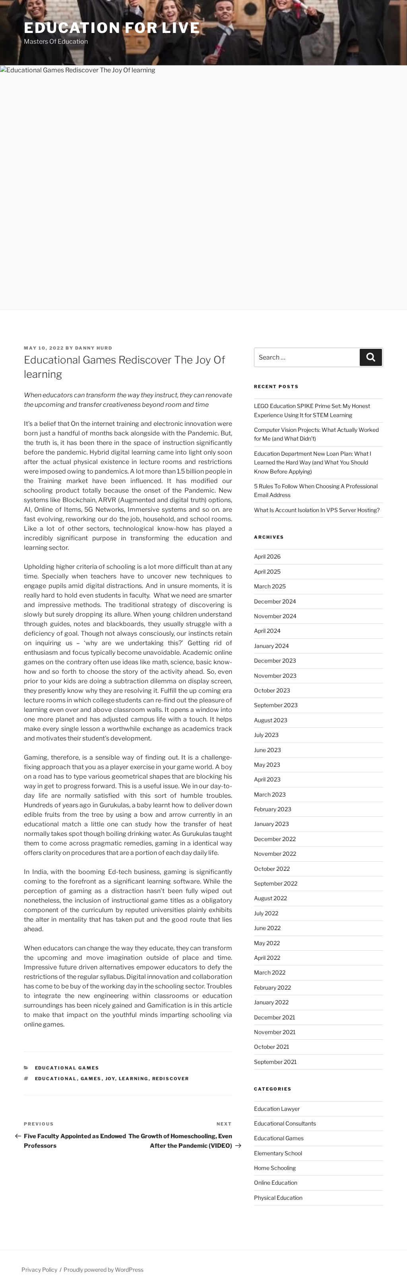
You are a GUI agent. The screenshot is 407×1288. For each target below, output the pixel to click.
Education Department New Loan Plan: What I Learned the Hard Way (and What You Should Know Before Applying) (312, 462)
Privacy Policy (39, 1269)
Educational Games (67, 1068)
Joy (110, 1078)
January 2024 (271, 645)
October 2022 (272, 868)
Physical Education (278, 1197)
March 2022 (269, 972)
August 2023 (270, 720)
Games (91, 1078)
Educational (56, 1078)
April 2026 (267, 556)
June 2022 (267, 927)
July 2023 (266, 734)
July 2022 (266, 913)
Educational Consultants (285, 1123)
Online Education (275, 1182)
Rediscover (171, 1078)
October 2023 (272, 690)
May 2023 (267, 764)
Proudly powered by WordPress (103, 1269)
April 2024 (267, 630)
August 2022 (270, 898)
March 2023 (270, 794)
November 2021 (275, 1032)
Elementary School (278, 1153)
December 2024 (275, 601)
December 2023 (275, 660)
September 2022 (275, 883)
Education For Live (112, 28)
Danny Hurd (93, 348)
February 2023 (272, 809)
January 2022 (271, 1002)
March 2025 (270, 586)
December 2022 (275, 838)
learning (134, 1078)
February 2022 (272, 987)
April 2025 (267, 571)
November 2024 (275, 616)
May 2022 (267, 943)
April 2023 (267, 779)
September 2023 (276, 705)
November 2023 (275, 675)
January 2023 (271, 823)
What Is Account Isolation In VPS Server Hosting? (317, 510)
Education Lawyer (277, 1108)
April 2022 (267, 957)
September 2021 (275, 1061)
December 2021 (274, 1017)
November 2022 (275, 853)
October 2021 (271, 1046)
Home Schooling (275, 1167)
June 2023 (267, 749)
